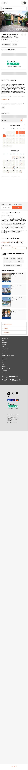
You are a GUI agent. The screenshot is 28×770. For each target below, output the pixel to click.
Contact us (4, 351)
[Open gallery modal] (14, 21)
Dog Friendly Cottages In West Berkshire (13, 261)
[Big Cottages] (14, 381)
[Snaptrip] (4, 3)
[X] (13, 394)
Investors (4, 372)
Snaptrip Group (15, 422)
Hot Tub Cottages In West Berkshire (12, 265)
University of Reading (7, 215)
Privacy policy (5, 350)
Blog (3, 346)
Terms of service (5, 348)
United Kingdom (8, 324)
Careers (3, 362)
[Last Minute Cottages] (5, 377)
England (6, 258)
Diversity (4, 366)
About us (4, 360)
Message (14, 248)
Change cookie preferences (8, 355)
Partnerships (5, 370)
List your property (6, 368)
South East (12, 258)
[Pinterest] (8, 397)
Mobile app (4, 344)
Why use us (4, 342)
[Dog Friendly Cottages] (6, 381)
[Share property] (25, 34)
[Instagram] (17, 394)
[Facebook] (8, 394)
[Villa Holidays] (21, 381)
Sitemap (4, 353)
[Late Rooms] (14, 377)
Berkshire (20, 258)
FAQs (3, 340)
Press (3, 364)
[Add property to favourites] (22, 34)
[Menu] (24, 3)
